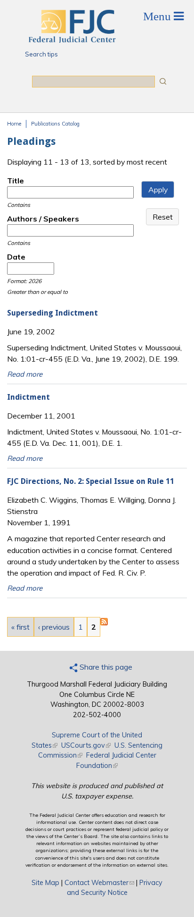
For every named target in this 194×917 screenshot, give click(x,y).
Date (16, 256)
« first (20, 627)
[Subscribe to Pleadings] (104, 622)
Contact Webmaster (99, 882)
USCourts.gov (86, 745)
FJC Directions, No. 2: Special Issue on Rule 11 (90, 481)
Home (14, 123)
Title (15, 180)
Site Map (45, 882)
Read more (24, 374)
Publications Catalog (55, 123)
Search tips (41, 54)
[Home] (71, 40)
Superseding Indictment (52, 312)
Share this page (105, 667)
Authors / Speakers (43, 218)
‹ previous (54, 627)
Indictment (28, 397)
